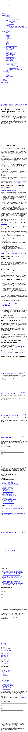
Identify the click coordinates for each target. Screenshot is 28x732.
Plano (7, 42)
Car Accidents (9, 49)
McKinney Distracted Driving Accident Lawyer (13, 508)
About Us (5, 669)
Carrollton (8, 35)
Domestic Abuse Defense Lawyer (16, 66)
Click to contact (4, 253)
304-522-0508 (14, 10)
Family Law (8, 70)
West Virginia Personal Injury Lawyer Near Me (13, 584)
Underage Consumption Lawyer (16, 69)
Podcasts (8, 75)
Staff (7, 20)
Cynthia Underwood (13, 22)
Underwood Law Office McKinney (4, 644)
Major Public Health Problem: (11, 116)
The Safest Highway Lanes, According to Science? (13, 393)
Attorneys (8, 16)
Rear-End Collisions (7, 493)
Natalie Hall (11, 24)
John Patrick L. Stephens (14, 19)
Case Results (8, 72)
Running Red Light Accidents (9, 495)
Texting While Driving (8, 500)
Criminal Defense (10, 64)
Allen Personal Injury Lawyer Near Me (11, 573)
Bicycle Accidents (10, 48)
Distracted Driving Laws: (12, 120)
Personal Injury (6, 686)
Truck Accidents (9, 59)
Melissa (7, 41)
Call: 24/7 (4, 13)
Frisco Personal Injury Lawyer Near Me (11, 578)
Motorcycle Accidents (10, 54)
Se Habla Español (4, 11)
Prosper (7, 43)
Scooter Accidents (10, 57)
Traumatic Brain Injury (8, 501)
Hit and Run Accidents (8, 488)
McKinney (8, 39)
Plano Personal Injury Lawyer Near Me (11, 581)
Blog (4, 79)
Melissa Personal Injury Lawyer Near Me (12, 580)
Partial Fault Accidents (8, 492)
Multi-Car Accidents (7, 490)
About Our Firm (6, 15)
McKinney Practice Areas (8, 47)
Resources (5, 71)
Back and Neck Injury (8, 482)
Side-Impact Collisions (8, 496)
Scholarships (8, 25)
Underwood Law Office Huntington (4, 656)
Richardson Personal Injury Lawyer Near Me (13, 583)
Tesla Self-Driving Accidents (9, 499)
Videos (7, 77)
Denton (7, 37)
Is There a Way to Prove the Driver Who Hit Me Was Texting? (13, 373)
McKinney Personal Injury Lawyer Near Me (12, 571)
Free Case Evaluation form (11, 267)
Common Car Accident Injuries (10, 483)
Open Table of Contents (5, 114)
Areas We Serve (6, 31)
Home (2, 104)
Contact (5, 80)
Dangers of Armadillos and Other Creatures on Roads (13, 415)
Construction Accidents (11, 50)
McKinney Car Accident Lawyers (16, 253)
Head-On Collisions (7, 487)
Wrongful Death (9, 60)
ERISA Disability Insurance (12, 52)
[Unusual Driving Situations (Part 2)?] (11, 436)
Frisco (7, 36)
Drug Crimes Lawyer (13, 68)
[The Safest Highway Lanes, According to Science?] (11, 392)
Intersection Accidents (8, 489)
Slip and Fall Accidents (11, 58)
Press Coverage (9, 76)
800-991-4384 (6, 653)
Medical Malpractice (10, 53)
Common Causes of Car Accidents (10, 484)
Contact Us (5, 675)
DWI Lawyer (11, 65)
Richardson (8, 44)
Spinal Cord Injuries (7, 498)
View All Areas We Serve (11, 46)
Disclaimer (21, 697)
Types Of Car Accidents (8, 503)
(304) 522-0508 (7, 661)
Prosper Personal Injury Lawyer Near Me (12, 582)
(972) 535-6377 (17, 182)
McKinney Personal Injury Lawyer (19, 104)
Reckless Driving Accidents (9, 494)
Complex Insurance (7, 485)
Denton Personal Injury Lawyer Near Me (12, 577)
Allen (7, 32)
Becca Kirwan (12, 21)
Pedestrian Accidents (10, 55)
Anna (7, 33)
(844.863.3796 (17, 346)
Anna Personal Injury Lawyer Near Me (11, 575)
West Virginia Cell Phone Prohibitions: (14, 121)
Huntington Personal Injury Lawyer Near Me (13, 572)
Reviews (8, 30)
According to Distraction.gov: (9, 190)
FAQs (7, 74)
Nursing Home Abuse (10, 61)
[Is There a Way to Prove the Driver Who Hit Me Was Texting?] (11, 372)
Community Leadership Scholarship (16, 26)
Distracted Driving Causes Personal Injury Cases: (13, 117)
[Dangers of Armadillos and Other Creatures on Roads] (11, 414)
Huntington (8, 38)
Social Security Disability (11, 63)
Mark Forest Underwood (14, 17)
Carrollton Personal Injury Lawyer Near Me (12, 576)
